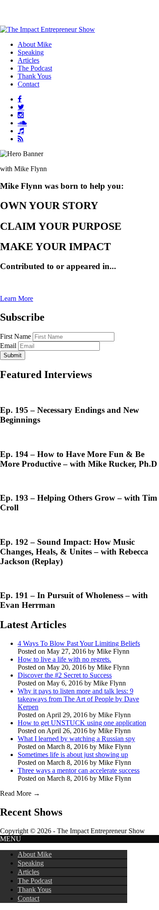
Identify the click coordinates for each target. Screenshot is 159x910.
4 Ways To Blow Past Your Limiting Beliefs (79, 643)
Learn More (16, 298)
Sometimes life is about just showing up (73, 754)
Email (8, 345)
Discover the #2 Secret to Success (65, 675)
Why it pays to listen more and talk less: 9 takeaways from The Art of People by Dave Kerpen (78, 699)
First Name (15, 336)
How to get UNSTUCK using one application (82, 723)
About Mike (35, 854)
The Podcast (35, 880)
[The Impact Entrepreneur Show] (47, 29)
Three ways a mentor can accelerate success (79, 770)
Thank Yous (34, 889)
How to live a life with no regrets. (64, 659)
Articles (28, 872)
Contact (28, 898)
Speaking (31, 863)
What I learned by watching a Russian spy (76, 738)
